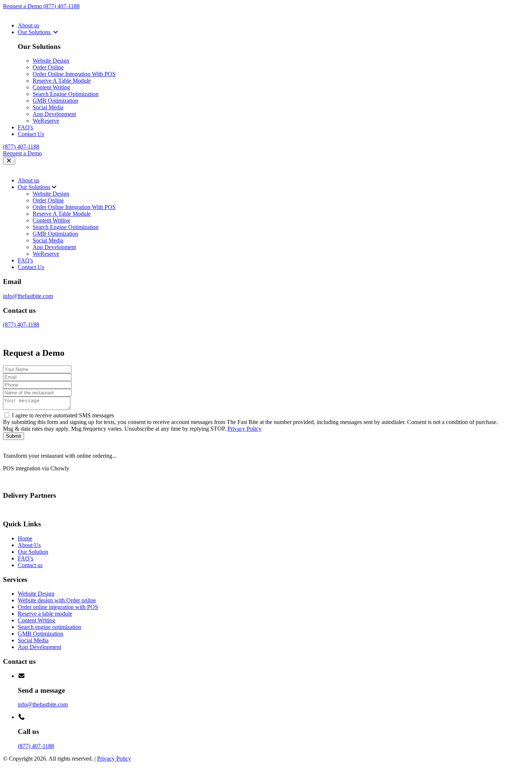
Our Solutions (35, 32)
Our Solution (33, 552)
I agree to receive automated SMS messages (63, 415)
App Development (54, 114)
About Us (29, 545)
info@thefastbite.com (28, 296)
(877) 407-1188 (61, 6)
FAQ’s (25, 558)
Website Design (51, 60)
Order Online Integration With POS (74, 74)
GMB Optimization (55, 100)
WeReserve (46, 120)
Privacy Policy (244, 429)
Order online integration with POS (58, 607)
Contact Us (31, 134)
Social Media (48, 107)
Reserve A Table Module (62, 80)
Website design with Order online (57, 600)
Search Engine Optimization (66, 94)
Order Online (48, 67)
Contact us (30, 565)
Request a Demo (23, 6)
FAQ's (25, 127)
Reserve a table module (45, 613)
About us (28, 25)
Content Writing (51, 87)
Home (25, 538)
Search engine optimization (49, 627)
